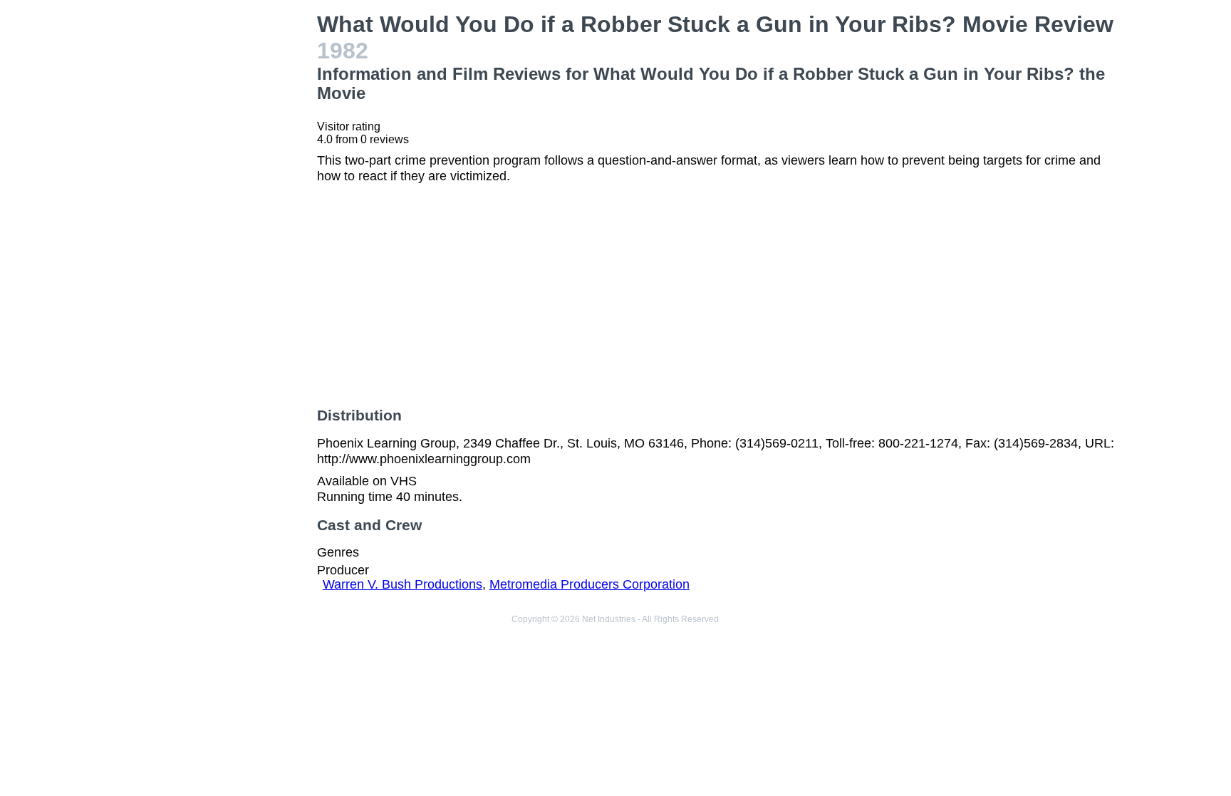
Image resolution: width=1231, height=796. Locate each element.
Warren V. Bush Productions (402, 584)
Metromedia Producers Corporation (589, 584)
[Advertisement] (212, 225)
